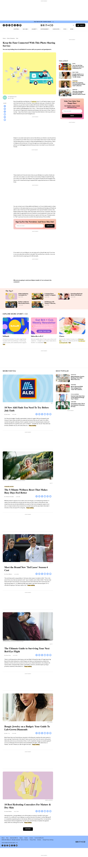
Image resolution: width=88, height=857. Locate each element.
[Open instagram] (9, 25)
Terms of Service (24, 839)
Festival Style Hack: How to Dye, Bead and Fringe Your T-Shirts (77, 397)
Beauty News (75, 72)
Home (4, 38)
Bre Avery (8, 414)
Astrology (73, 374)
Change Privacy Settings (48, 839)
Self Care (25, 29)
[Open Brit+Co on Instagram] (7, 845)
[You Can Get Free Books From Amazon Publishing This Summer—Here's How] (65, 67)
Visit (4, 344)
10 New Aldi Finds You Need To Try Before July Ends (26, 409)
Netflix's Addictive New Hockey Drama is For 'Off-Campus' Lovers (23, 302)
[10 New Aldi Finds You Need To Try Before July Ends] (28, 388)
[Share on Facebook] (5, 106)
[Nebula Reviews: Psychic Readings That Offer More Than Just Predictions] (63, 378)
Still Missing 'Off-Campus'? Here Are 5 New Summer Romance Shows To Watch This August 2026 (50, 302)
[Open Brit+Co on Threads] (12, 845)
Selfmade (6, 336)
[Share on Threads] (5, 117)
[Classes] (72, 326)
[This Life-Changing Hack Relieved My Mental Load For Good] (65, 93)
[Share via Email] (5, 114)
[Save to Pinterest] (5, 109)
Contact (31, 837)
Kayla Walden (9, 811)
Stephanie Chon (12, 96)
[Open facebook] (4, 25)
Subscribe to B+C (37, 336)
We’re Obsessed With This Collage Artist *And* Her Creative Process (77, 388)
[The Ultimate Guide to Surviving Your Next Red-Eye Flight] (28, 626)
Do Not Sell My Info (39, 837)
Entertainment (45, 29)
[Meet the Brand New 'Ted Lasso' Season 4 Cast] (28, 548)
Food (64, 29)
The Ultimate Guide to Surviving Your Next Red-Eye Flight (27, 650)
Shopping (16, 29)
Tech (17, 38)
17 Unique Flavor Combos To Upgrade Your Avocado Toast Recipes (50, 294)
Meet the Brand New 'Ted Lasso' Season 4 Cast (26, 569)
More (71, 29)
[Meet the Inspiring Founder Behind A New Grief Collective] (65, 84)
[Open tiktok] (17, 25)
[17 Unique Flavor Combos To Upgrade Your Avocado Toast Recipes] (37, 296)
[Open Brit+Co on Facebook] (2, 845)
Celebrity (34, 29)
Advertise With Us (14, 837)
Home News (73, 401)
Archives (39, 839)
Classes (61, 336)
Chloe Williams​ (9, 574)
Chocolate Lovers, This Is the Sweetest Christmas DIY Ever (78, 405)
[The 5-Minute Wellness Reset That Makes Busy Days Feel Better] (28, 465)
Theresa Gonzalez (10, 496)
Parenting (74, 89)
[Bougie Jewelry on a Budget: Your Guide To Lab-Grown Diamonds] (65, 75)
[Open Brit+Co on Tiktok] (14, 845)
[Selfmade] (16, 326)
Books (73, 63)
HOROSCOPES (56, 29)
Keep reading (32, 425)
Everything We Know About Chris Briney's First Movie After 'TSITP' (76, 294)
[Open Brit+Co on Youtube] (9, 845)
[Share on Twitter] (5, 112)
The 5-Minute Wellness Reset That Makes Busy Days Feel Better (26, 491)
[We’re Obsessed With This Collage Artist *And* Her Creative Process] (63, 388)
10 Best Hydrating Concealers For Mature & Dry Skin (23, 294)
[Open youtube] (12, 25)
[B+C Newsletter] (44, 326)
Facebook (33, 101)
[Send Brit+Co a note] (20, 25)
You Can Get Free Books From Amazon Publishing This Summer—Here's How (78, 67)
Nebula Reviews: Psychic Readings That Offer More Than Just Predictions (77, 378)
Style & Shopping (11, 38)
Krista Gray (8, 655)
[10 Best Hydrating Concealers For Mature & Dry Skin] (11, 296)
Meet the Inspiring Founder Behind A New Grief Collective (78, 84)
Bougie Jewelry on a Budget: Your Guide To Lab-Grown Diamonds (78, 76)
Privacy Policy (33, 839)
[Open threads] (15, 25)
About (3, 837)
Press (7, 837)
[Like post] (5, 120)
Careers (26, 837)
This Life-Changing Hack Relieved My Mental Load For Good (78, 93)
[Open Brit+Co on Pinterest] (5, 845)
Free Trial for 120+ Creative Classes (42, 21)
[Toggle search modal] (73, 25)
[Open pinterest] (7, 25)
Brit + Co (8, 733)
